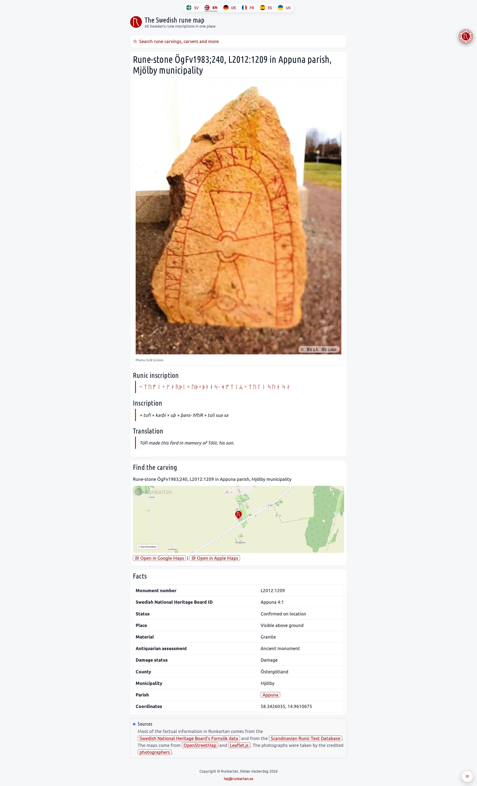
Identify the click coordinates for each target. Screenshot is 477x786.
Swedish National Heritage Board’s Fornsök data (189, 738)
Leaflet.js (239, 745)
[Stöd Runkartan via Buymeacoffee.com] (465, 36)
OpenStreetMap (200, 745)
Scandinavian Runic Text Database (305, 738)
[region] (238, 519)
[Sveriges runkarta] (136, 22)
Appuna (270, 694)
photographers (155, 752)
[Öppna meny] (467, 776)
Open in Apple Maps (217, 558)
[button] (238, 514)
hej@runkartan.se (238, 778)
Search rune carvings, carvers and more (179, 41)
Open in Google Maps (161, 558)
